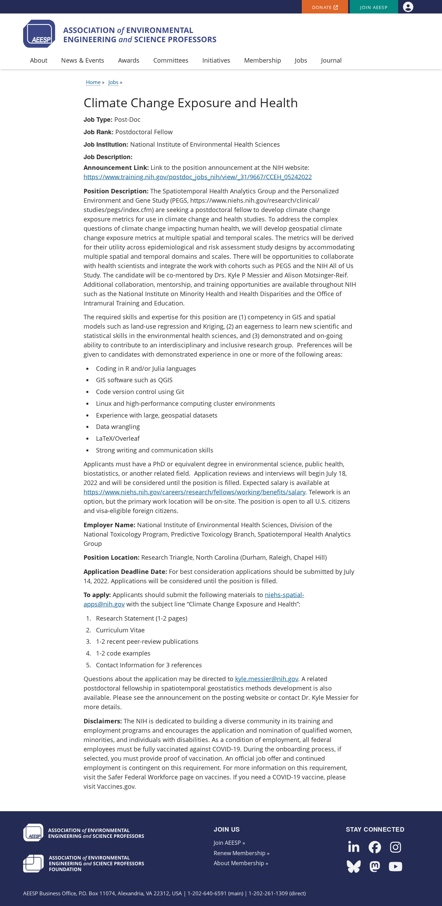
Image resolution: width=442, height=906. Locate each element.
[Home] (120, 34)
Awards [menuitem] (129, 60)
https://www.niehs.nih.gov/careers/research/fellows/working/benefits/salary (194, 492)
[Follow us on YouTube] (395, 867)
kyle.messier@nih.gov (266, 679)
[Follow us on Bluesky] (354, 867)
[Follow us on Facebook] (375, 847)
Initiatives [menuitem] (216, 60)
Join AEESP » (229, 842)
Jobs (113, 82)
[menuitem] (408, 6)
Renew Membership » (242, 853)
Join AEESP (374, 7)
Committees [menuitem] (171, 60)
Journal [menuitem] (331, 60)
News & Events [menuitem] (82, 60)
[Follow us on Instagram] (395, 847)
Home (93, 82)
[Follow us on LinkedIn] (354, 847)
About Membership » (241, 863)
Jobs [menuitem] (301, 60)
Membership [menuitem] (262, 60)
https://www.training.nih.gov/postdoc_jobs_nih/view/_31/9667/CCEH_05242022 (198, 177)
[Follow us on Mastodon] (375, 867)
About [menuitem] (38, 60)
